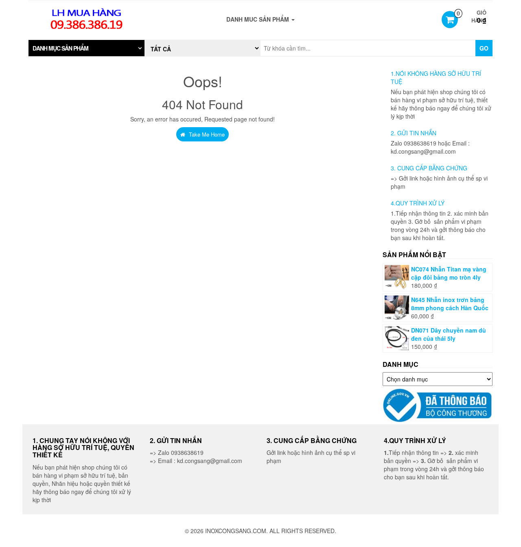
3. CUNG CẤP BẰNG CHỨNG (429, 168)
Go (483, 48)
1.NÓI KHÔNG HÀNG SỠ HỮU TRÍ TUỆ (436, 77)
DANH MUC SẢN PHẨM (258, 19)
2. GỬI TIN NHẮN (413, 133)
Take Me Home (206, 134)
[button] (86, 48)
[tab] (86, 48)
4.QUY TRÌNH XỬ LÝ (417, 203)
